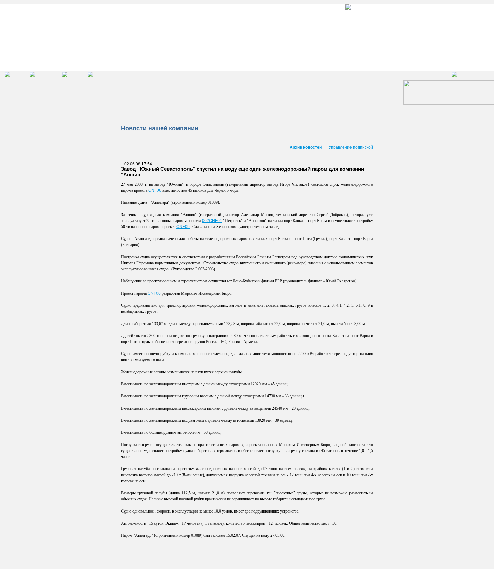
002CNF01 (212, 220)
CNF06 (154, 190)
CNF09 (183, 226)
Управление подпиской (351, 147)
